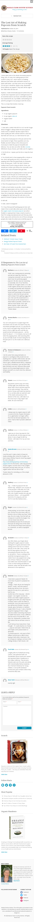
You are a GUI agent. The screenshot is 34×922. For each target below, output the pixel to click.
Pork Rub (11, 649)
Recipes (10, 31)
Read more (17, 881)
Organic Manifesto (9, 811)
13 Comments (20, 31)
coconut (27, 147)
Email (19, 701)
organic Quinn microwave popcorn (13, 211)
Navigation (17, 16)
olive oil (14, 116)
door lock (11, 680)
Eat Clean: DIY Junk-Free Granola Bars (15, 244)
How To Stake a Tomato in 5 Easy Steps (14, 803)
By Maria (5, 31)
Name (5, 701)
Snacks (14, 31)
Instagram (14, 785)
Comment (5, 706)
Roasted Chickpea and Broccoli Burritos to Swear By (18, 253)
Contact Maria (5, 884)
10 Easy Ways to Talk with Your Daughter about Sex (17, 796)
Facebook (2, 785)
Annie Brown (12, 449)
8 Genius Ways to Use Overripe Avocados (14, 801)
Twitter (6, 785)
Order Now (4, 774)
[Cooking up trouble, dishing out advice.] (17, 10)
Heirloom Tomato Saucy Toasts (13, 239)
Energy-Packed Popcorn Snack (13, 241)
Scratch (4, 736)
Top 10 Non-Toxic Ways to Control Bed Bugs (15, 805)
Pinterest (10, 785)
